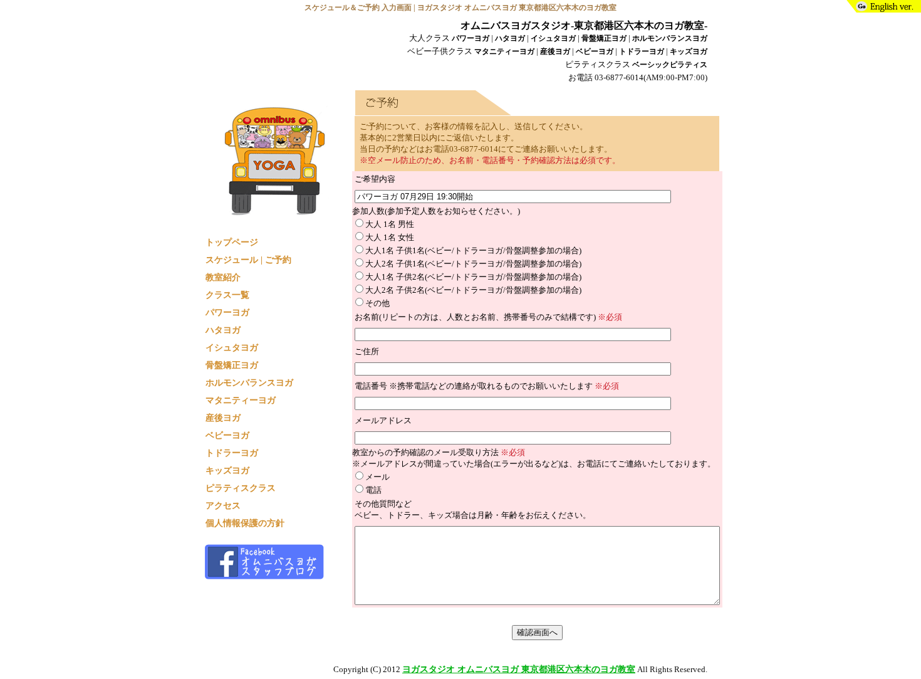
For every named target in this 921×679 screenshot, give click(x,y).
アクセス (223, 505)
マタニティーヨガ (504, 52)
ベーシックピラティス (669, 65)
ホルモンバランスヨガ (669, 38)
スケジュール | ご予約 (248, 260)
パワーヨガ (470, 38)
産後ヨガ (555, 52)
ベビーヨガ (594, 52)
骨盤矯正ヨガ (604, 38)
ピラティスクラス (241, 488)
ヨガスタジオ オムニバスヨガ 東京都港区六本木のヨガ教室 (518, 669)
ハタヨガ (510, 38)
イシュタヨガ (553, 38)
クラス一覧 (227, 295)
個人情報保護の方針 (245, 523)
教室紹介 (223, 277)
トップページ (232, 242)
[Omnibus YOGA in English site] (882, 9)
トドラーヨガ (641, 52)
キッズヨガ (688, 52)
